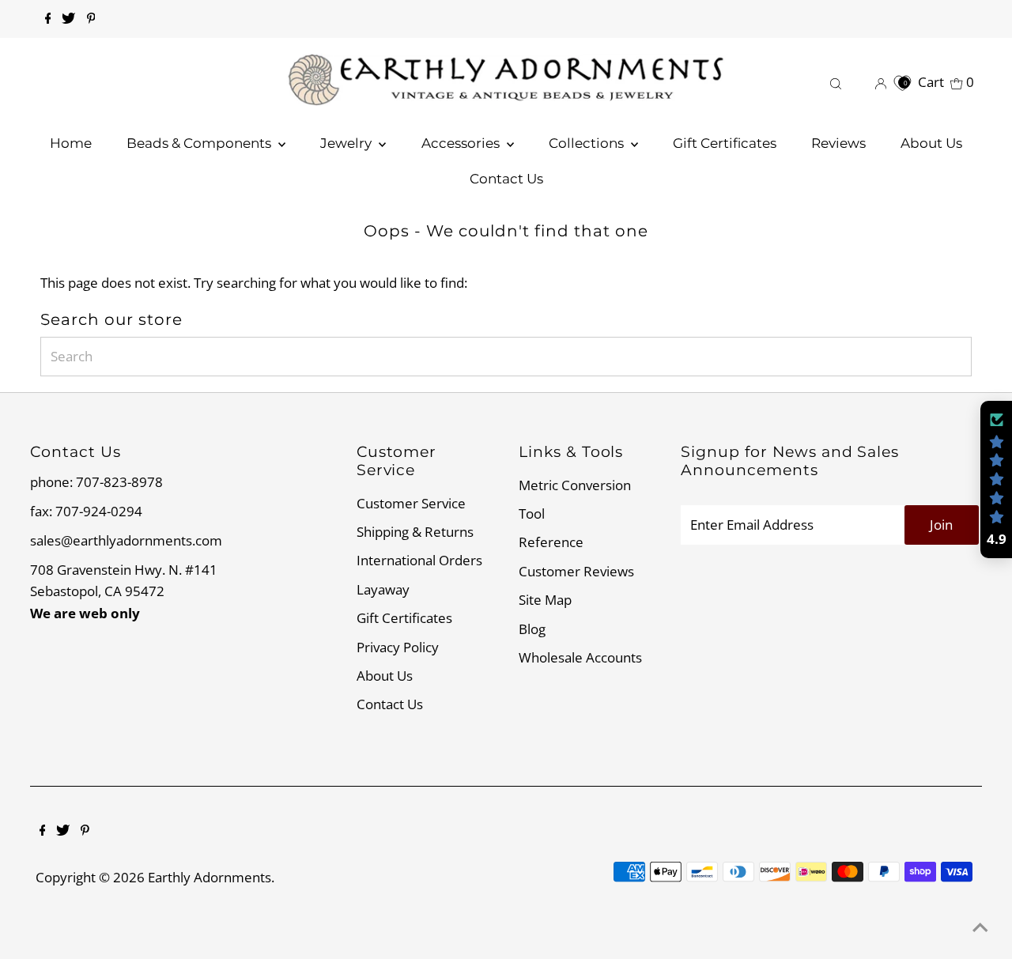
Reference (551, 542)
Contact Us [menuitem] (506, 179)
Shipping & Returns (415, 532)
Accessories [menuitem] (462, 143)
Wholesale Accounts (580, 657)
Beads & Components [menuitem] (200, 143)
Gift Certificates (404, 618)
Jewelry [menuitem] (347, 143)
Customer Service (411, 503)
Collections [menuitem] (588, 143)
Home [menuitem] (71, 143)
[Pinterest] (91, 19)
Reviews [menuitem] (838, 143)
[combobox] (506, 356)
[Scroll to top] (980, 927)
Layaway (383, 589)
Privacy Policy (398, 647)
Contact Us (390, 704)
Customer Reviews (576, 571)
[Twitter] (68, 19)
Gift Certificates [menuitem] (724, 143)
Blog (532, 629)
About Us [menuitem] (931, 143)
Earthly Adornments (209, 877)
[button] (996, 480)
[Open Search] (835, 81)
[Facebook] (48, 19)
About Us (385, 675)
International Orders (419, 560)
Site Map (545, 600)
